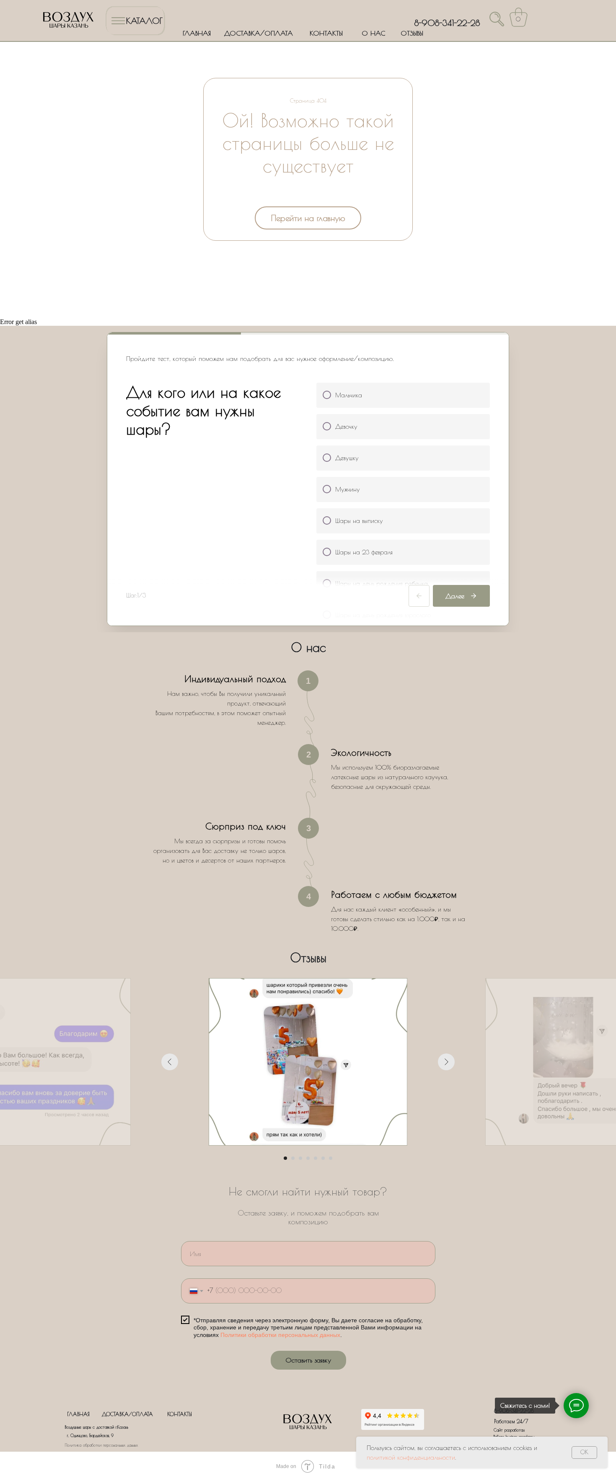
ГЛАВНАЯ (197, 33)
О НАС (373, 33)
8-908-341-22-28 (447, 23)
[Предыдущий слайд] (169, 1061)
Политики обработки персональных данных (280, 1335)
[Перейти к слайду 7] (330, 1158)
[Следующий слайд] (446, 1061)
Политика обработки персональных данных (101, 1445)
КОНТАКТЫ (326, 33)
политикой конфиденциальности (411, 1457)
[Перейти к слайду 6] (323, 1158)
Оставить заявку (308, 1360)
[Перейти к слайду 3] (300, 1158)
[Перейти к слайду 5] (315, 1158)
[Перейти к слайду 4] (308, 1158)
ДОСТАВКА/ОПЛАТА (258, 33)
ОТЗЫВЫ (412, 33)
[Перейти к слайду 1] (285, 1158)
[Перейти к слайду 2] (293, 1158)
